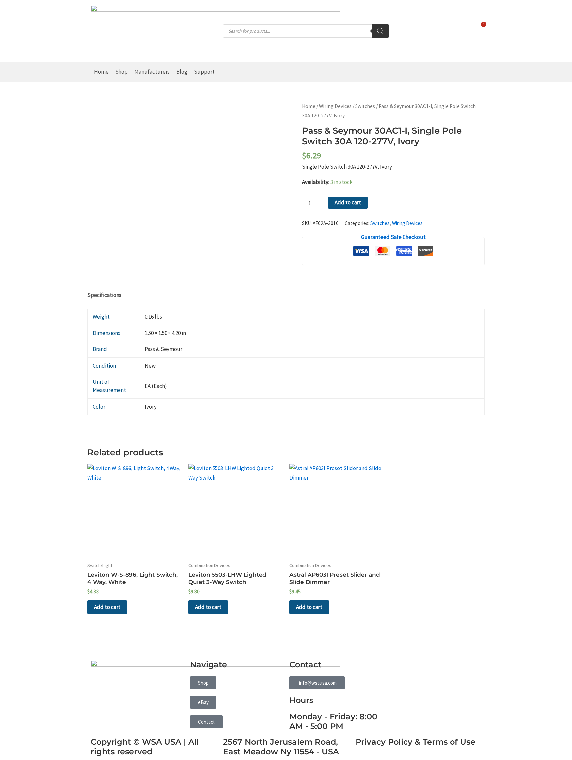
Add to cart (348, 202)
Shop (121, 71)
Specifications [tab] (104, 295)
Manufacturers (152, 71)
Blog (181, 71)
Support (204, 71)
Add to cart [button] (107, 607)
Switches (365, 106)
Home (101, 71)
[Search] (380, 31)
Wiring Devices (335, 106)
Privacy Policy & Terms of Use (415, 742)
